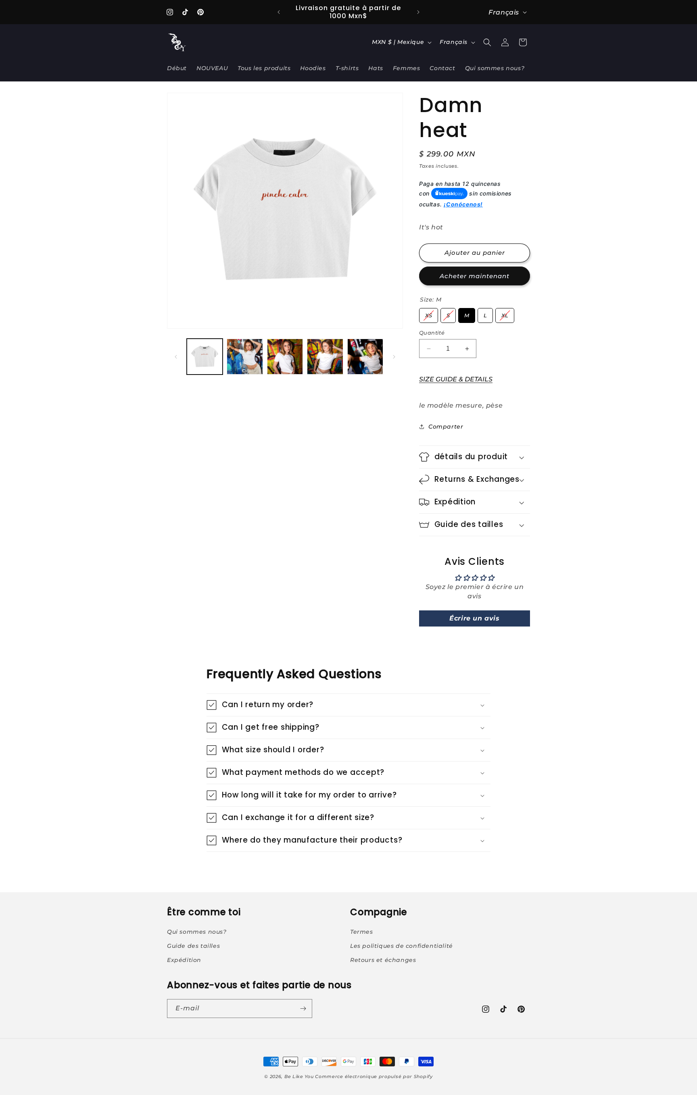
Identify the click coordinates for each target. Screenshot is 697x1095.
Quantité (431, 332)
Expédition (184, 960)
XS (428, 313)
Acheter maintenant (474, 276)
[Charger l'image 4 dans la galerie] (325, 357)
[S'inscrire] (303, 1008)
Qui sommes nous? (197, 931)
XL (504, 313)
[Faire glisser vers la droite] (394, 357)
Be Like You (299, 1076)
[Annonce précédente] (279, 12)
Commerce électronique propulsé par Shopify (373, 1076)
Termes (361, 931)
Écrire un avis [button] (474, 618)
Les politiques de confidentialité (401, 945)
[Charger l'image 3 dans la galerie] (285, 357)
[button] (487, 42)
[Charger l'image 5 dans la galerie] (365, 357)
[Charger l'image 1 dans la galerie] (205, 357)
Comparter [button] (445, 426)
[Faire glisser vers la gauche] (176, 357)
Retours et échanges (383, 960)
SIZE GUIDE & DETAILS (455, 379)
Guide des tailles (193, 945)
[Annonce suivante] (418, 12)
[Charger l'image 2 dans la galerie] (245, 357)
